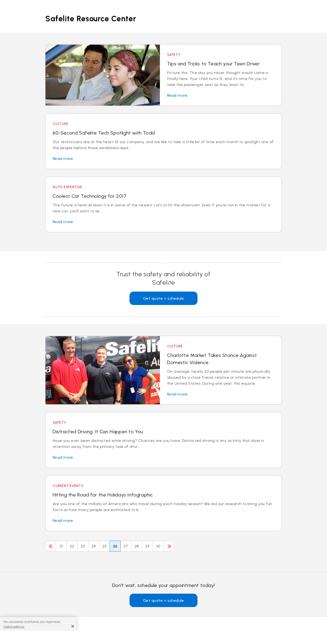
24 (93, 546)
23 (83, 546)
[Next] (169, 546)
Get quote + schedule (163, 298)
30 (158, 546)
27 (126, 546)
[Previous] (50, 546)
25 (104, 546)
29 (147, 546)
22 (72, 546)
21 (61, 546)
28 (137, 546)
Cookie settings (13, 626)
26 (115, 546)
